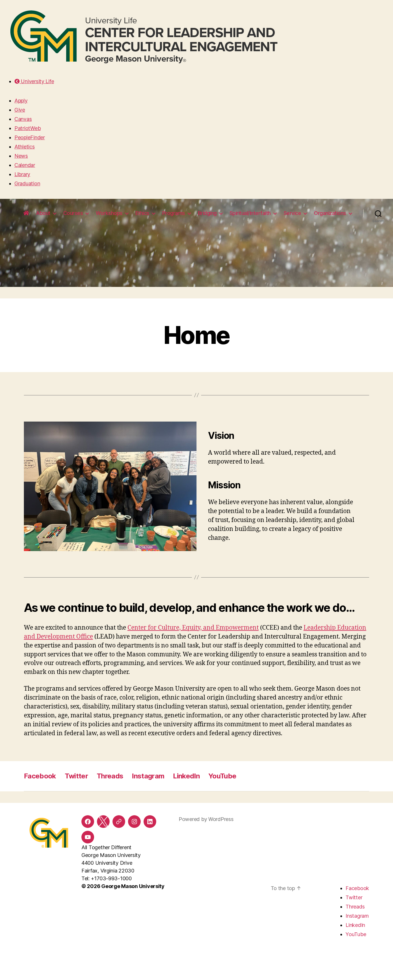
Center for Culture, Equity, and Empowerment (193, 628)
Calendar (24, 165)
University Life (37, 81)
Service (292, 213)
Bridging (207, 213)
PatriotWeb (27, 128)
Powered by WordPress (206, 819)
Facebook (40, 776)
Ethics (142, 213)
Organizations (330, 213)
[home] (26, 213)
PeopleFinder (29, 137)
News (21, 156)
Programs (173, 213)
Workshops (109, 213)
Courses (73, 213)
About (43, 213)
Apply (21, 101)
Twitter (76, 776)
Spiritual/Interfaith (250, 213)
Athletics (24, 147)
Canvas (23, 119)
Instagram (148, 776)
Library (22, 174)
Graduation (27, 183)
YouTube (222, 776)
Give (19, 110)
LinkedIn (186, 776)
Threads (110, 776)
